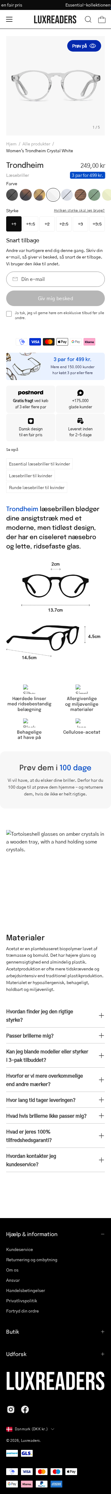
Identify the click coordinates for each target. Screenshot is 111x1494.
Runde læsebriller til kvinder (36, 487)
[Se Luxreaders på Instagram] (10, 1409)
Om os (12, 1270)
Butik (12, 1331)
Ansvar (13, 1280)
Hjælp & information (32, 1233)
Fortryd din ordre (22, 1311)
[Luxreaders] (55, 19)
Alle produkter (36, 143)
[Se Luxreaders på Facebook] (25, 1409)
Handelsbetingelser (25, 1290)
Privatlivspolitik (21, 1300)
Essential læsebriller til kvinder (39, 464)
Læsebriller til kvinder (30, 475)
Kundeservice (19, 1249)
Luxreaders (30, 1440)
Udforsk (16, 1353)
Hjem (11, 143)
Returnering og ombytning (31, 1259)
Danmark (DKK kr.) (31, 1429)
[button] (88, 19)
